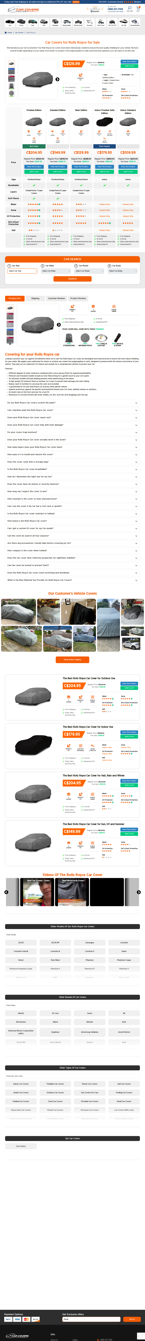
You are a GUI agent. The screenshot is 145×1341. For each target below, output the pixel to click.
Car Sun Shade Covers (124, 1119)
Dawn (124, 951)
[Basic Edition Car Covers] (81, 122)
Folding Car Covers (124, 1093)
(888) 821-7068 (115, 9)
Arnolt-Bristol (124, 1032)
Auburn (90, 1042)
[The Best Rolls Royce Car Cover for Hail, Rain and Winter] (33, 794)
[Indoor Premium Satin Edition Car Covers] (104, 122)
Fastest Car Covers (90, 1119)
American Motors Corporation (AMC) (21, 1032)
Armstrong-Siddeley (89, 1032)
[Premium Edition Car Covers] (34, 121)
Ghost (21, 960)
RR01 (55, 978)
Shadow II (90, 978)
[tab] (15, 298)
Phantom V (124, 969)
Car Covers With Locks (124, 1110)
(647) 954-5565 (117, 11)
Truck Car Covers (55, 1101)
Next (57, 79)
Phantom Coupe (124, 960)
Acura (89, 1013)
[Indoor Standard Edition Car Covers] (128, 121)
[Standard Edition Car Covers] (57, 121)
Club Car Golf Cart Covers (21, 1119)
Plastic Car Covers (89, 1084)
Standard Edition (58, 110)
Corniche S (89, 951)
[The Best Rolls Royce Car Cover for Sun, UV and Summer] (33, 842)
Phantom (90, 960)
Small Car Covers (124, 1101)
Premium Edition (34, 110)
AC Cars (55, 1013)
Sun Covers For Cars (89, 1093)
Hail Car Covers (124, 1084)
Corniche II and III (21, 951)
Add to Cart (129, 66)
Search (72, 279)
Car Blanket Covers (55, 1119)
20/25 (21, 943)
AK (124, 1013)
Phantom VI (21, 978)
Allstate (89, 1022)
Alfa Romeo (21, 1022)
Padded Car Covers (21, 1101)
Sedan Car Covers (21, 1093)
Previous (6, 892)
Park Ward (55, 960)
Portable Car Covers (89, 1101)
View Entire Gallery (72, 660)
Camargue (89, 943)
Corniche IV (55, 951)
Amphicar (55, 1032)
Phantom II (55, 969)
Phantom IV (90, 969)
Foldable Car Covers (55, 1084)
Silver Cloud (124, 978)
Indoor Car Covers (21, 1084)
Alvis (124, 1022)
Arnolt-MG (21, 1042)
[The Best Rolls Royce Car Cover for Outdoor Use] (33, 696)
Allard (55, 1022)
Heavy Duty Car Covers (21, 1110)
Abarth (21, 1013)
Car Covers (19, 32)
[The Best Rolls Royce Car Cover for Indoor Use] (33, 745)
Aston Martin (55, 1042)
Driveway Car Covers (90, 1110)
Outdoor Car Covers (55, 1093)
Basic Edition (81, 110)
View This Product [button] (129, 61)
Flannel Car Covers (55, 1110)
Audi (124, 1042)
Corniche (124, 943)
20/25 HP (55, 943)
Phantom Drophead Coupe (21, 969)
